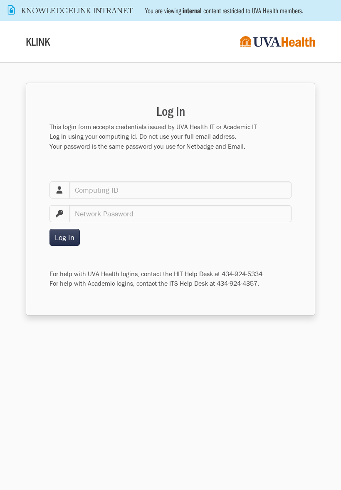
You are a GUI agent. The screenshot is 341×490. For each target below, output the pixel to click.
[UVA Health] (277, 41)
